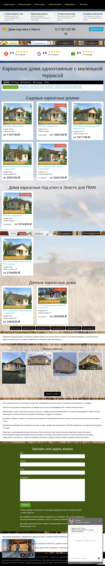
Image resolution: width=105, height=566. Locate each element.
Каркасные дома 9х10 (73, 328)
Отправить (25, 505)
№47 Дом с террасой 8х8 (12, 215)
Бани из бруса (40, 4)
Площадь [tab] (38, 82)
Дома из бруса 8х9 (28, 328)
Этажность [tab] (26, 82)
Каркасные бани (55, 4)
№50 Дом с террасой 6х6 (47, 126)
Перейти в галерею (52, 394)
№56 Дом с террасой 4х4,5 (13, 126)
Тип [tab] (7, 82)
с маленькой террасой (10, 87)
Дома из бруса (9, 4)
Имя (21, 453)
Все (47, 82)
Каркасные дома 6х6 (58, 328)
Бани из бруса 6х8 (88, 328)
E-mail (22, 469)
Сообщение (24, 477)
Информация (69, 4)
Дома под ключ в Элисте (24, 29)
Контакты (83, 4)
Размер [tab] (16, 82)
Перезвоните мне (96, 29)
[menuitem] (9, 4)
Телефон (23, 461)
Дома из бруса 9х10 (43, 328)
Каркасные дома (24, 4)
